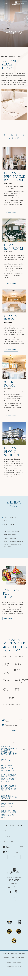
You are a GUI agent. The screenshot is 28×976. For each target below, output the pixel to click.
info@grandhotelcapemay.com (14, 887)
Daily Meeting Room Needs (6, 690)
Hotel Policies (21, 957)
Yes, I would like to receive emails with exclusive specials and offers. (14, 724)
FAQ (14, 907)
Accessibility (6, 957)
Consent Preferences (16, 962)
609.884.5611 (14, 883)
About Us (14, 898)
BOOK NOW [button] (20, 3)
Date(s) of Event (17, 670)
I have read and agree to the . (14, 720)
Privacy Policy (14, 957)
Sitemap (9, 962)
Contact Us (14, 901)
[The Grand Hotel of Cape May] (14, 871)
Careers (14, 904)
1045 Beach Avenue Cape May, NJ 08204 (10, 879)
